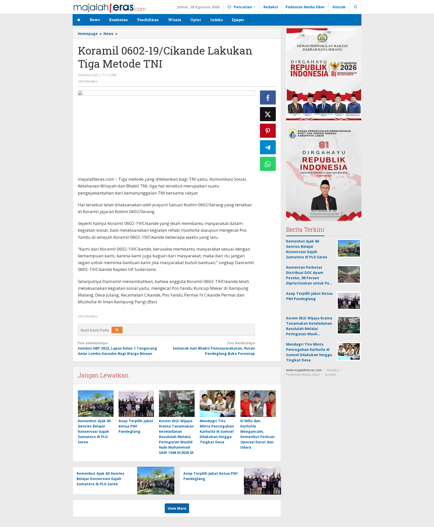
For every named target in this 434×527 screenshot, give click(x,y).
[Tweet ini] (268, 114)
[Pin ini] (268, 131)
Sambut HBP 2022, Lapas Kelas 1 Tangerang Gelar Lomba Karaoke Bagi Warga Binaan (117, 348)
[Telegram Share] (268, 147)
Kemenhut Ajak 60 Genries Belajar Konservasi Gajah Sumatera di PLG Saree (94, 431)
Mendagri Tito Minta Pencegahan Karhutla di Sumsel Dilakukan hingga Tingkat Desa (217, 431)
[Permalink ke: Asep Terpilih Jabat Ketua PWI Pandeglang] (136, 403)
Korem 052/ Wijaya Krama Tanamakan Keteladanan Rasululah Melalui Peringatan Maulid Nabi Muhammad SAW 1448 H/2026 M (176, 436)
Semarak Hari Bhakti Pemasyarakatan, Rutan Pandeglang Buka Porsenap (214, 348)
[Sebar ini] (268, 97)
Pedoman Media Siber (303, 374)
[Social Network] (355, 7)
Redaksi (333, 370)
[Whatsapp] (268, 164)
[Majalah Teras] (109, 7)
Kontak (330, 374)
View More (177, 508)
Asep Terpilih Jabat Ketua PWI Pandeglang (136, 426)
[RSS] (117, 330)
